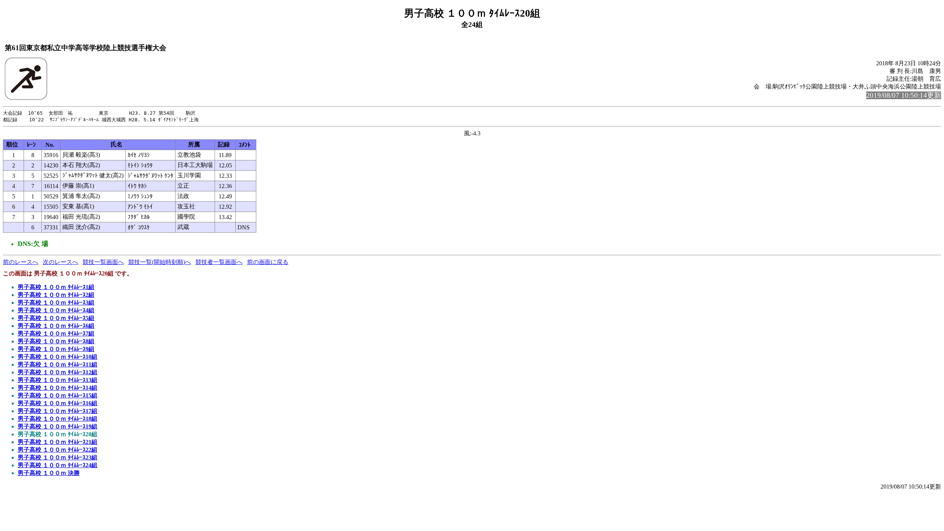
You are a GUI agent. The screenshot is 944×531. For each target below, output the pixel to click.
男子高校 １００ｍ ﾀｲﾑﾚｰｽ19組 (57, 426)
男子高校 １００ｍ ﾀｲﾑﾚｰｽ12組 (57, 372)
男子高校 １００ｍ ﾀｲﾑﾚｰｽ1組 (56, 287)
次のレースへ (60, 262)
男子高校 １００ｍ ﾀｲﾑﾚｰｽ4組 (56, 310)
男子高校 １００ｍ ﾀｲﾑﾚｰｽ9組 (56, 349)
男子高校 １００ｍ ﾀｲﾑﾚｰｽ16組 (57, 403)
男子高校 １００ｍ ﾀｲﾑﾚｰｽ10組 (57, 357)
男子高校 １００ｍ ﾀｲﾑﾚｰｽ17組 (57, 411)
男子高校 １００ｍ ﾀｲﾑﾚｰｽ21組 (57, 442)
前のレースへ (20, 262)
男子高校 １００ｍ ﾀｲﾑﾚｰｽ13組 (57, 380)
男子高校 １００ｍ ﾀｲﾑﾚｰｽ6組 (56, 326)
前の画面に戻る (267, 262)
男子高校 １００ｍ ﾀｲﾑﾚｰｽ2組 (56, 295)
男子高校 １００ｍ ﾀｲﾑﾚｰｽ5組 (56, 318)
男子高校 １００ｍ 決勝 (49, 473)
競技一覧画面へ (103, 262)
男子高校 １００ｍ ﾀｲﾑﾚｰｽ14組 (57, 388)
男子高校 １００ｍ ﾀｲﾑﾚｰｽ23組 (57, 457)
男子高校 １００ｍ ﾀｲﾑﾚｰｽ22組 (57, 450)
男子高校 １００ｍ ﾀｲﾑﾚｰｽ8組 (56, 341)
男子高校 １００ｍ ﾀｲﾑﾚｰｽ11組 (57, 364)
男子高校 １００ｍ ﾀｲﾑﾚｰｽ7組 (56, 333)
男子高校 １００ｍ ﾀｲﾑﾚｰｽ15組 (57, 395)
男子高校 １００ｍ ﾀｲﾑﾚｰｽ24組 (57, 465)
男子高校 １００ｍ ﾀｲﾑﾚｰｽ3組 (56, 302)
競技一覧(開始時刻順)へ (159, 262)
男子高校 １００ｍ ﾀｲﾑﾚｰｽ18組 (57, 419)
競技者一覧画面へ (219, 262)
